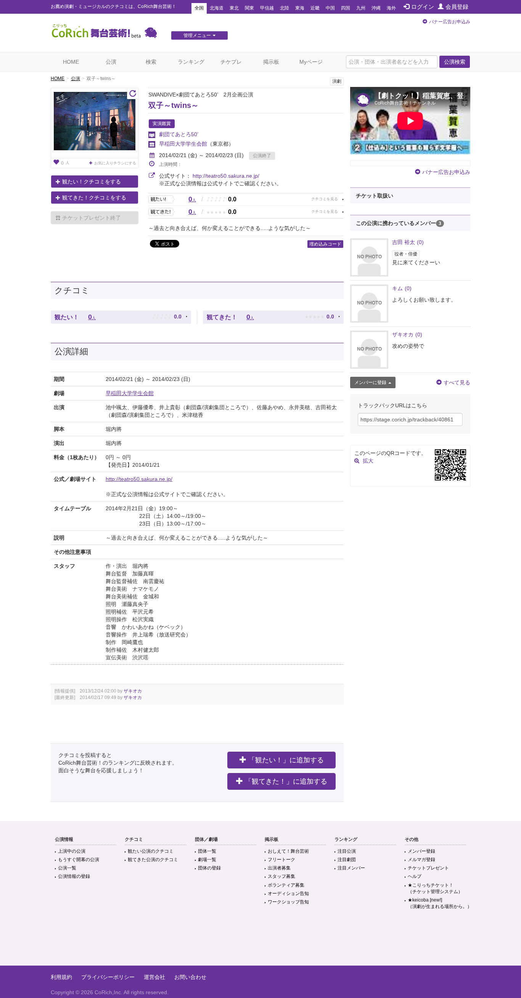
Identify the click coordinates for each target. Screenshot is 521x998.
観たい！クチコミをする (91, 181)
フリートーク (281, 859)
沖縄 (376, 8)
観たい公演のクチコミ (151, 851)
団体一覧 (207, 851)
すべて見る (457, 382)
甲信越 (267, 8)
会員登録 (456, 6)
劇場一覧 (207, 859)
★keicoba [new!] (440, 903)
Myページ (311, 62)
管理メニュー (197, 35)
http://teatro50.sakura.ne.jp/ (226, 176)
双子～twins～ (173, 105)
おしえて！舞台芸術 (288, 851)
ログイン (422, 6)
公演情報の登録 (74, 876)
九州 (360, 8)
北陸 (284, 8)
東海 (299, 8)
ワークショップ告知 (288, 902)
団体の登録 (209, 868)
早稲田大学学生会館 (183, 144)
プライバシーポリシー (108, 977)
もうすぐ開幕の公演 (78, 859)
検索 (151, 62)
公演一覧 (67, 868)
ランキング (191, 62)
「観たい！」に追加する (286, 760)
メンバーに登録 (370, 382)
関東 (249, 8)
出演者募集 (279, 868)
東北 (234, 8)
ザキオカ (133, 691)
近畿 (315, 8)
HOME (71, 62)
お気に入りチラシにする (115, 163)
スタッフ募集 (281, 876)
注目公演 (347, 851)
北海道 (217, 8)
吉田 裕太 (408, 242)
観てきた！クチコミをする (94, 197)
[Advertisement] (260, 941)
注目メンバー (351, 868)
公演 (111, 62)
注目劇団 (347, 859)
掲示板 (271, 62)
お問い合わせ (190, 977)
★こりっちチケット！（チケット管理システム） (435, 888)
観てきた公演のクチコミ (153, 859)
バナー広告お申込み (449, 21)
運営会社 (154, 977)
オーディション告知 (288, 893)
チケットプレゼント (428, 868)
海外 (391, 8)
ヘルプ (414, 876)
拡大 (368, 461)
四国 (345, 8)
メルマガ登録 (421, 859)
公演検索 (454, 62)
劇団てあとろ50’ (178, 134)
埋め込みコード (325, 244)
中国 (330, 8)
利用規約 (61, 977)
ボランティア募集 (286, 885)
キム (402, 288)
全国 (199, 8)
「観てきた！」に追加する (286, 781)
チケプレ (231, 62)
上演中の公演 (71, 851)
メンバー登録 (421, 851)
